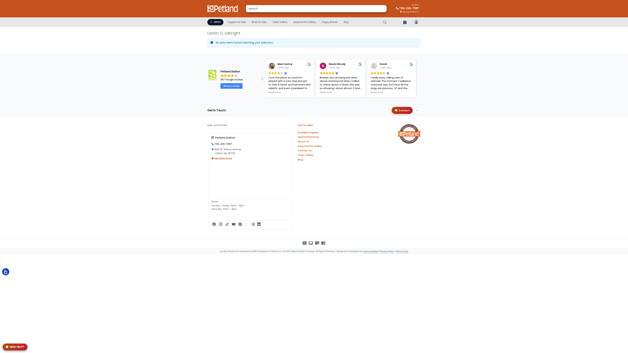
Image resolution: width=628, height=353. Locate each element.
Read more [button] (275, 92)
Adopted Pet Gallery (304, 22)
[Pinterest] (240, 224)
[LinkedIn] (259, 224)
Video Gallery (280, 22)
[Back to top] (417, 110)
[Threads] (253, 224)
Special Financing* (309, 137)
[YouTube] (233, 224)
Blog (346, 22)
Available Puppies (308, 132)
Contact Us (305, 150)
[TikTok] (227, 224)
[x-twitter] (246, 224)
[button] (262, 79)
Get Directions (223, 158)
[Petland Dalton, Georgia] (222, 8)
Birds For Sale (259, 22)
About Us (303, 141)
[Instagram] (220, 224)
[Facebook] (214, 224)
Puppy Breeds (330, 22)
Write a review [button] (232, 86)
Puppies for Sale (237, 22)
